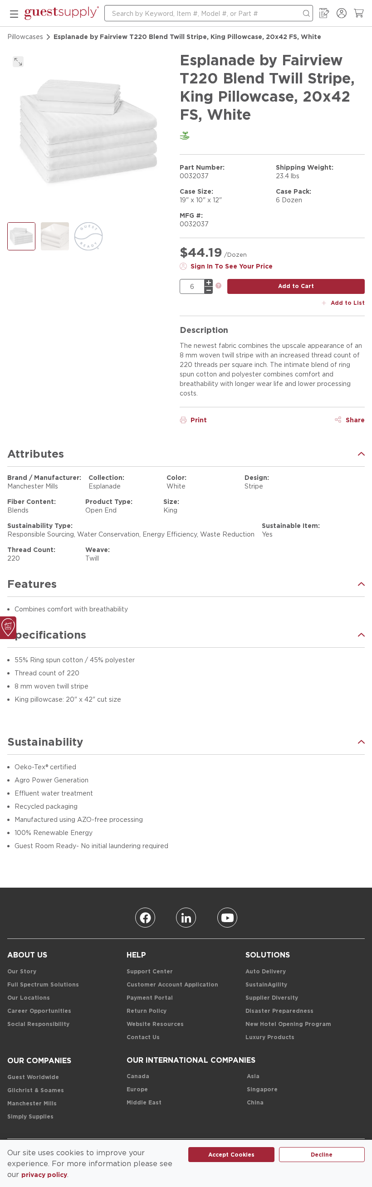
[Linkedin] (186, 918)
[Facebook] (145, 918)
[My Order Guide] (324, 13)
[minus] (209, 290)
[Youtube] (227, 918)
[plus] (209, 282)
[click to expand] (18, 61)
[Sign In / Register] (342, 13)
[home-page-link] (61, 13)
